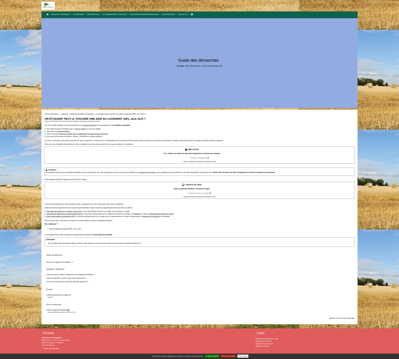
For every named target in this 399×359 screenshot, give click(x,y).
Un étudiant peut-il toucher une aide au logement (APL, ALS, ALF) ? (121, 114)
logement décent (64, 131)
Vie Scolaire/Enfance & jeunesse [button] (114, 14)
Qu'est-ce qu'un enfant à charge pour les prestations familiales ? (70, 274)
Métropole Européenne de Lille (267, 339)
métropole (137, 214)
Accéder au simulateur (199, 158)
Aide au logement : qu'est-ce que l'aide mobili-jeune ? (67, 278)
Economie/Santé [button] (168, 14)
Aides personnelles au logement (82, 114)
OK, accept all (212, 356)
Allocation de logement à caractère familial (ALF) (65, 214)
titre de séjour (81, 129)
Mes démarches (193, 66)
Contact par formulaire (51, 348)
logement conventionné (151, 216)
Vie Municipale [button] (78, 14)
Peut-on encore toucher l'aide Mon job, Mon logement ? (67, 282)
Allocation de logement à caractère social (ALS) (64, 211)
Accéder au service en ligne (199, 193)
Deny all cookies (229, 356)
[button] (47, 14)
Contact (48, 333)
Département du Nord (263, 341)
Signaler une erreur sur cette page (341, 318)
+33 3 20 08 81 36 (48, 345)
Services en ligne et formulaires (58, 262)
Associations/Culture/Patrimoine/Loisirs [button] (144, 14)
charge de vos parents (147, 172)
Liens (261, 333)
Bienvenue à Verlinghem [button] (60, 14)
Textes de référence (54, 255)
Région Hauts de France (265, 344)
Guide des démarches (212, 66)
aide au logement (89, 125)
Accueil (180, 66)
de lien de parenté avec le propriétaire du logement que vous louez (83, 134)
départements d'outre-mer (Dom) (162, 214)
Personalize (242, 356)
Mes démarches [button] (93, 14)
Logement (65, 114)
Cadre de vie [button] (183, 14)
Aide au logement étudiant (58, 310)
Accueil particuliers (52, 114)
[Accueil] (48, 5)
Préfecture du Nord (262, 346)
